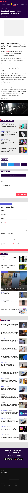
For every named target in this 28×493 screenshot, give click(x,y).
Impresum (2, 483)
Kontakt (16, 483)
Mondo (3, 470)
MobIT (2, 8)
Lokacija (3, 222)
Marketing (17, 480)
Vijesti (5, 8)
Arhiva (16, 485)
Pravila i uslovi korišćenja (20, 487)
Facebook (4, 159)
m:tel (5, 491)
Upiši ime (3, 181)
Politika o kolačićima (5, 485)
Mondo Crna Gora (5, 475)
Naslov (3, 210)
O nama (2, 480)
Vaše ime (3, 214)
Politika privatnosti (5, 487)
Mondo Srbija (4, 472)
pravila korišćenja (12, 243)
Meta (7, 51)
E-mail (3, 218)
